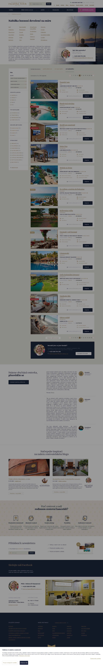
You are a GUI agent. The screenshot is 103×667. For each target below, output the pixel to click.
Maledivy (11, 29)
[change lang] (18, 3)
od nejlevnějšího (59, 69)
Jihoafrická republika (33, 27)
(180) (19, 128)
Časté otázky (79, 5)
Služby (62, 5)
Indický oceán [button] (42, 10)
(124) (16, 148)
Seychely (11, 35)
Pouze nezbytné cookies (10, 662)
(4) (13, 104)
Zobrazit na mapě (13, 605)
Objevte (87, 96)
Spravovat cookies (95, 658)
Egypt (21, 32)
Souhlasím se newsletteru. (20, 548)
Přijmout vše (24, 662)
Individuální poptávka (87, 10)
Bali (10, 27)
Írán (20, 40)
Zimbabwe (44, 40)
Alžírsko (11, 37)
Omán (43, 29)
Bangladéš (22, 27)
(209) (15, 143)
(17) (16, 132)
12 (83, 75)
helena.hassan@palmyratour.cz (83, 58)
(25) (15, 112)
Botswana (22, 29)
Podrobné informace (24, 655)
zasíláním (20, 548)
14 (87, 75)
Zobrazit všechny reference (17, 382)
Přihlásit (32, 552)
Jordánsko (33, 31)
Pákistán (43, 32)
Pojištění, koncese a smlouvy (17, 630)
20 (89, 75)
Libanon (32, 36)
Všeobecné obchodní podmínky (18, 628)
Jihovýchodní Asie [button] (70, 10)
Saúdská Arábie (45, 35)
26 (91, 75)
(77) (14, 97)
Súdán (43, 37)
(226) (16, 145)
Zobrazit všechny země (60, 622)
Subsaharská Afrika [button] (55, 10)
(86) (18, 130)
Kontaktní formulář (82, 353)
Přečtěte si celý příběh (15, 493)
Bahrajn (11, 40)
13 (85, 75)
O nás (86, 5)
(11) (17, 152)
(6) (15, 115)
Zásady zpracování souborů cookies (19, 637)
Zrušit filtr (15, 167)
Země (57, 5)
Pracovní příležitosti (15, 635)
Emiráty (21, 35)
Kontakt (92, 5)
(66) (13, 102)
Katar (31, 34)
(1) (14, 135)
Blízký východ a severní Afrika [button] (27, 10)
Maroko (43, 27)
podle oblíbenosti (47, 69)
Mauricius (11, 32)
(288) (16, 117)
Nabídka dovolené (11, 10)
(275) (16, 119)
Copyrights (12, 639)
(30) (14, 95)
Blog (67, 5)
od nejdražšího (70, 69)
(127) (14, 100)
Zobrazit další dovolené (53, 338)
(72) (16, 150)
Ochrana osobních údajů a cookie (19, 633)
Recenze (72, 5)
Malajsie (32, 39)
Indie (20, 37)
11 (81, 75)
